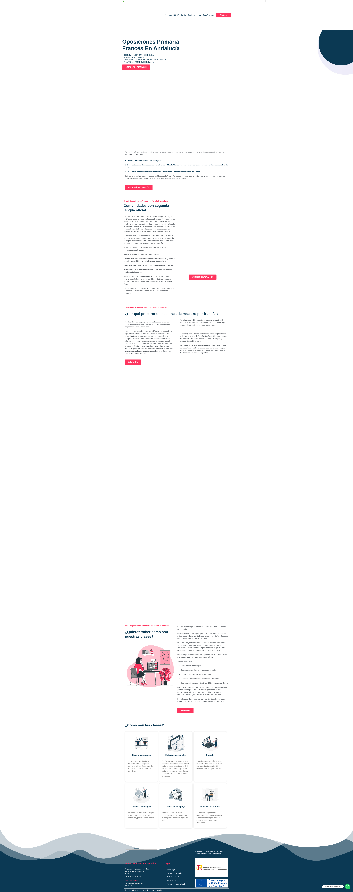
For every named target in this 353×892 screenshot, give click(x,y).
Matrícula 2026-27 (172, 15)
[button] (347, 886)
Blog (199, 15)
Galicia (183, 15)
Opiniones (191, 15)
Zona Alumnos (208, 15)
